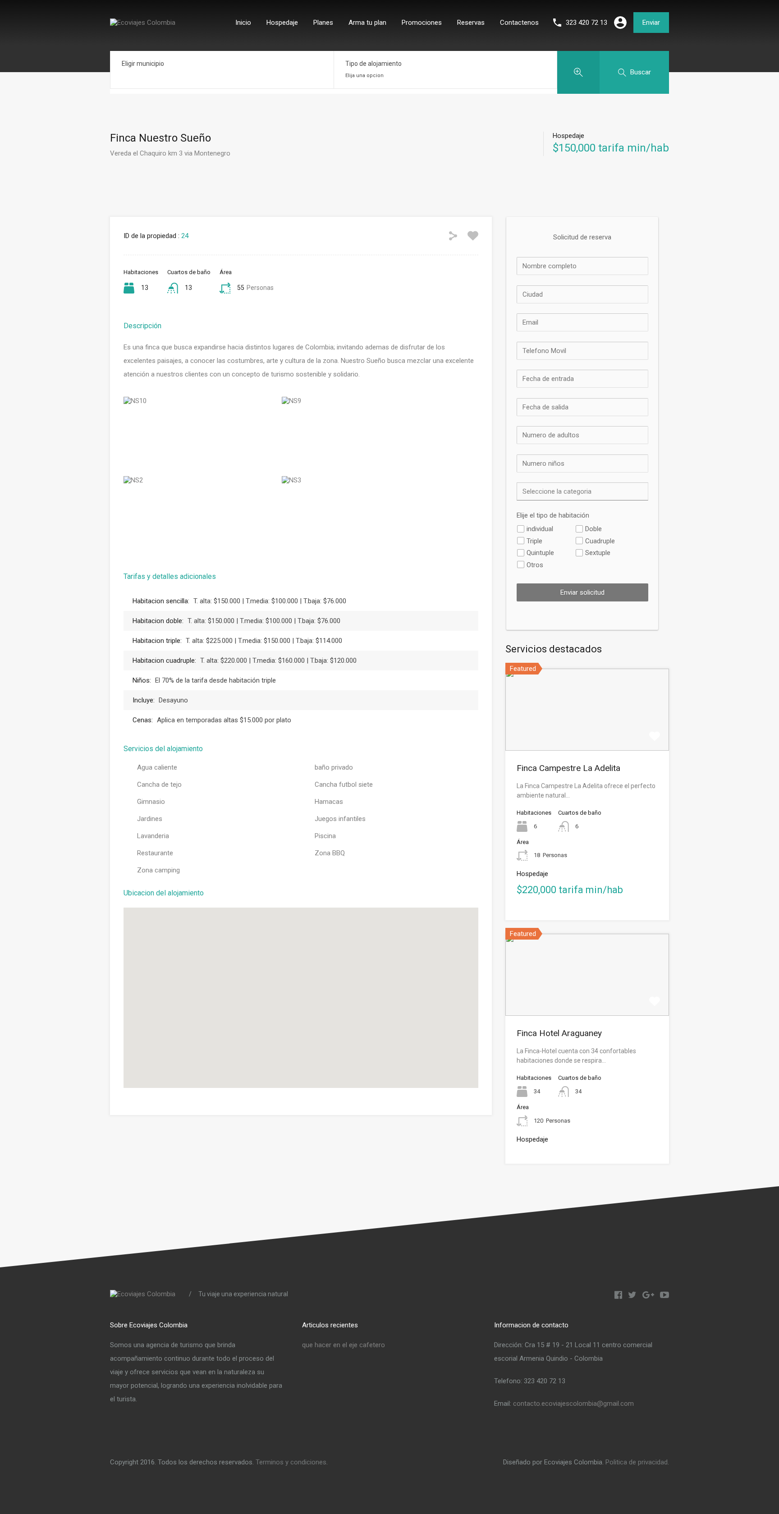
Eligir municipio (143, 63)
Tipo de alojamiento (373, 63)
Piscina (325, 836)
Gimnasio (151, 802)
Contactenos (519, 22)
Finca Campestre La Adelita (568, 768)
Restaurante (155, 853)
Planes (323, 22)
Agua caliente (157, 767)
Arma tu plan (367, 22)
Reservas (471, 22)
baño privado (334, 767)
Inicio (243, 22)
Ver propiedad (587, 734)
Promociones (422, 22)
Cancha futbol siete (344, 784)
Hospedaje (282, 22)
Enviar (651, 22)
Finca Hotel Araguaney (559, 1033)
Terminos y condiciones (291, 1462)
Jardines (149, 819)
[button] (310, 998)
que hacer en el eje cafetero (343, 1345)
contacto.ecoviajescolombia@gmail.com (573, 1403)
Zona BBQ (330, 853)
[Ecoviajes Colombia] (142, 22)
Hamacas (329, 802)
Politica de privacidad (636, 1462)
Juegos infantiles (340, 819)
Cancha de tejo (159, 784)
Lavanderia (153, 836)
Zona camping (158, 870)
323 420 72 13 (586, 22)
